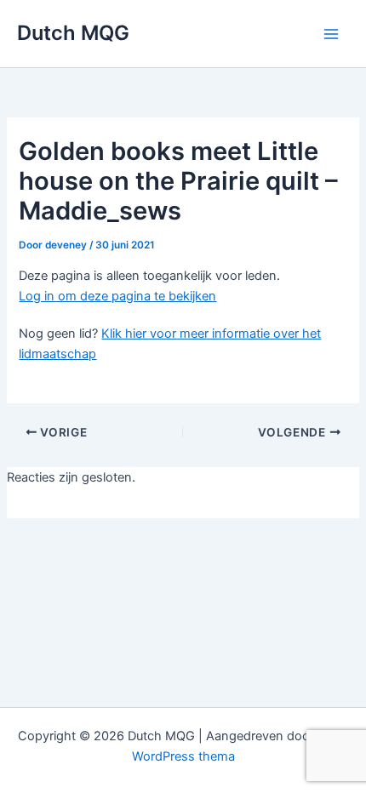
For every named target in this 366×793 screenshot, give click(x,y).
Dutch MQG (73, 32)
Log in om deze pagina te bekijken (117, 296)
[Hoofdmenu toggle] (331, 34)
